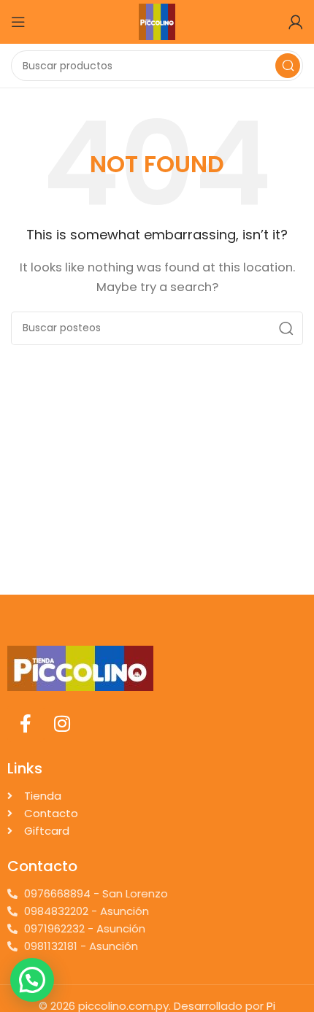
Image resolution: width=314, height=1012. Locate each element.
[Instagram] (62, 724)
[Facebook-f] (25, 724)
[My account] (295, 21)
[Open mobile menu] (18, 21)
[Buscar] (287, 65)
